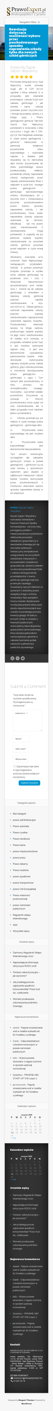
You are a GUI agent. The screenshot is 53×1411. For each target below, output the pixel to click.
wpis (15, 925)
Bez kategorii (19, 813)
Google (12, 658)
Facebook (17, 658)
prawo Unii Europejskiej (24, 889)
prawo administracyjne (24, 820)
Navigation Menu (27, 22)
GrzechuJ (17, 1075)
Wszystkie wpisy (21, 931)
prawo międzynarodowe (25, 851)
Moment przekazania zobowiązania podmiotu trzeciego (25, 1002)
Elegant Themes (26, 1400)
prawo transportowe (23, 882)
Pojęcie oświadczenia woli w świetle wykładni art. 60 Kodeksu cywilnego (28, 1031)
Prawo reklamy (20, 864)
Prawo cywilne (20, 832)
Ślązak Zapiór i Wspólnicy (24, 69)
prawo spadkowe (21, 876)
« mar (13, 1138)
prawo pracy (19, 857)
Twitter (23, 658)
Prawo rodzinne (21, 870)
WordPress (26, 1404)
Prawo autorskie (21, 826)
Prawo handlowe (21, 839)
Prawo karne (19, 845)
